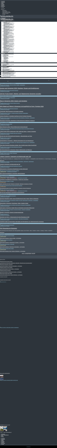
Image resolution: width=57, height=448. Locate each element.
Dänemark (4, 38)
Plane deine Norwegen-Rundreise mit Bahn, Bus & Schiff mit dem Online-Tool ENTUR (18, 145)
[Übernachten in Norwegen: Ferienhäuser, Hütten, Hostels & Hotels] (19, 200)
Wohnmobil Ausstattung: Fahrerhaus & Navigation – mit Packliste (12, 246)
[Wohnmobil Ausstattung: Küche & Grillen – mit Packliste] (7, 235)
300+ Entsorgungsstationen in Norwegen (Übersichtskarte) (12, 173)
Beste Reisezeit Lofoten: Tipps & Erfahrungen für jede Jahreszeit (13, 126)
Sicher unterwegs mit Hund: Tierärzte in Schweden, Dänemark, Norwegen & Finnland (16, 183)
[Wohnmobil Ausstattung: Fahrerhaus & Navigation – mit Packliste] (7, 244)
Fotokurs (4, 65)
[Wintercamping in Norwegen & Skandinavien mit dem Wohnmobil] (11, 166)
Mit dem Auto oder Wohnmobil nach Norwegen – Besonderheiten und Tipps (16, 136)
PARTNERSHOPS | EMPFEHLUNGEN (9, 75)
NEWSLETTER (3, 8)
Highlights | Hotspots (8, 21)
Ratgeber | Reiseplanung (9, 39)
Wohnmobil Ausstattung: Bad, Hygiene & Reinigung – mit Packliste (12, 251)
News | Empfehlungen (7, 65)
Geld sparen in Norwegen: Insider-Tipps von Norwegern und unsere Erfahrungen (17, 207)
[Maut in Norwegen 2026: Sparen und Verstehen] (7, 97)
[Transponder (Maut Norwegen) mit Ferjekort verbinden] (9, 108)
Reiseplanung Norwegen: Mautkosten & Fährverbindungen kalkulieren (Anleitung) (17, 120)
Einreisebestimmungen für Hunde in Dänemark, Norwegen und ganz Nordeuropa (15, 188)
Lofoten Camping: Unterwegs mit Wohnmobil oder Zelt (15, 156)
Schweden (4, 42)
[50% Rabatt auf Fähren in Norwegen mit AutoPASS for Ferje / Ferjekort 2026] (10, 103)
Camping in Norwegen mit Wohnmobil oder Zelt (10, 164)
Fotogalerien (5, 63)
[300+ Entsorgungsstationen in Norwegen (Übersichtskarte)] (9, 170)
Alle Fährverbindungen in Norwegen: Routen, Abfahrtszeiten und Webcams (16, 149)
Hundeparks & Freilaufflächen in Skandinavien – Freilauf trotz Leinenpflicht (14, 179)
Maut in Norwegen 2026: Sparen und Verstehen (13, 101)
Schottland (5, 34)
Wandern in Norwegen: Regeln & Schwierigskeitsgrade (11, 212)
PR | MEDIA (3, 14)
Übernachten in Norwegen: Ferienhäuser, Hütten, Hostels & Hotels (14, 203)
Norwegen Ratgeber (4, 91)
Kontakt (2, 436)
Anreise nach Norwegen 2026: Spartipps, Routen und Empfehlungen (19, 88)
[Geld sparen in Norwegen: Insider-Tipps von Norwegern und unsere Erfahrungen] (15, 205)
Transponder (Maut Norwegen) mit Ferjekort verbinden (11, 111)
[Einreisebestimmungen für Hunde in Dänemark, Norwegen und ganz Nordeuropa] (11, 185)
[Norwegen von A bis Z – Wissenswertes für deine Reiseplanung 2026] (4, 214)
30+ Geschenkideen (6, 76)
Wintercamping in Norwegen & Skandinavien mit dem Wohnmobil (14, 168)
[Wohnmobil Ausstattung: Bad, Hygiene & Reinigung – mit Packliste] (7, 248)
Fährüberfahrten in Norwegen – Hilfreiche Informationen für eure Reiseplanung (16, 140)
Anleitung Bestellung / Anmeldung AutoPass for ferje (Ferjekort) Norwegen (15, 116)
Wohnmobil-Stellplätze (9, 27)
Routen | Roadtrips (8, 20)
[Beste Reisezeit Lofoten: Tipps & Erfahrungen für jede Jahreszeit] (6, 124)
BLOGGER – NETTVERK (5, 13)
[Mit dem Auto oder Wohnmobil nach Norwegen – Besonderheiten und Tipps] (11, 133)
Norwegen (4, 22)
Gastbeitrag (3, 177)
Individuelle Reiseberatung (8, 73)
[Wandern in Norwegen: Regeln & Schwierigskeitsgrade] (15, 209)
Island (3, 28)
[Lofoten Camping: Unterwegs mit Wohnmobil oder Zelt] (8, 153)
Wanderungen (7, 25)
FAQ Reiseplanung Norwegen (8, 228)
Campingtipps (5, 52)
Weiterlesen (2, 160)
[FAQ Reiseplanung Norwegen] (7, 225)
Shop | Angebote (5, 72)
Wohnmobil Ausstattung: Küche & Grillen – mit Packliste (10, 238)
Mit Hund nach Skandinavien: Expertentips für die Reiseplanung (12, 192)
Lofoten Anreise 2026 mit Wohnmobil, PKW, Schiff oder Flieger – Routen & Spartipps (18, 131)
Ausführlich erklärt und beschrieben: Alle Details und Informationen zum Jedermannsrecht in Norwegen (22, 221)
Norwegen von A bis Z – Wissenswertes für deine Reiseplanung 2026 (14, 217)
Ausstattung (3, 236)
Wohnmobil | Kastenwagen (8, 54)
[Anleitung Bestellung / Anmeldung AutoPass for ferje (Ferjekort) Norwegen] (14, 113)
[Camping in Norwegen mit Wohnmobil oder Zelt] (17, 161)
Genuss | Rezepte (6, 69)
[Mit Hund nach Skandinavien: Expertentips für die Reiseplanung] (7, 189)
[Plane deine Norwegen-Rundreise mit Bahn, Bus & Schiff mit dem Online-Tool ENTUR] (17, 142)
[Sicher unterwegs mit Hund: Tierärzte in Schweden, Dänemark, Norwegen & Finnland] (7, 181)
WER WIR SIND (4, 10)
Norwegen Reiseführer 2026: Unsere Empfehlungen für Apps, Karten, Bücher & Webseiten (19, 198)
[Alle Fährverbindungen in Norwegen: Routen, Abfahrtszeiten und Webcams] (11, 147)
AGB (2, 435)
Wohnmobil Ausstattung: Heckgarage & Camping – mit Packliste (12, 242)
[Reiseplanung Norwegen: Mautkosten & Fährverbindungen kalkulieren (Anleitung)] (17, 117)
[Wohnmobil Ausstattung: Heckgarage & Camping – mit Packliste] (5, 270)
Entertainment (5, 67)
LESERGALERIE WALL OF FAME (6, 12)
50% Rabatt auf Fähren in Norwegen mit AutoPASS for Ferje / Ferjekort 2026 (22, 106)
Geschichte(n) (5, 70)
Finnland (4, 47)
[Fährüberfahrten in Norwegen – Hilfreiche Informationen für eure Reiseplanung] (5, 137)
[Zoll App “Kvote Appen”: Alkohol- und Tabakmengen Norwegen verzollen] (9, 90)
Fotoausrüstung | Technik (8, 61)
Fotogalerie (6, 26)
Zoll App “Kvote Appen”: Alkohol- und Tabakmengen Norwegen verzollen (20, 93)
